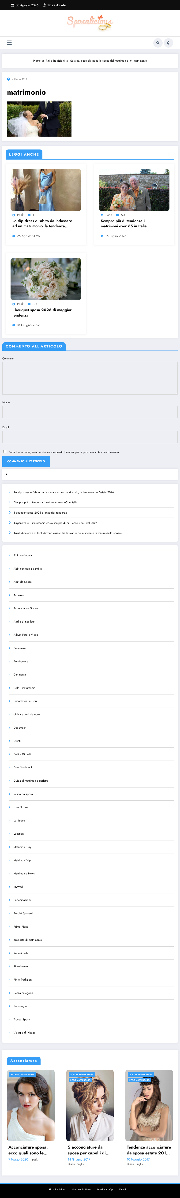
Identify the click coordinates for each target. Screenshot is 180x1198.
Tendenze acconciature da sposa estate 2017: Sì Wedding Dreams (92, 1150)
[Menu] (9, 43)
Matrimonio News (24, 873)
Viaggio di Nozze (24, 1032)
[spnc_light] (168, 43)
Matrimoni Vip (22, 860)
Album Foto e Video (26, 635)
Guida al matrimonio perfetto (31, 781)
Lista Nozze (21, 807)
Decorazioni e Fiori (25, 701)
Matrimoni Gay (22, 847)
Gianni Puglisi (19, 1164)
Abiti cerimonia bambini (28, 569)
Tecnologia (20, 1006)
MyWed (18, 887)
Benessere (20, 648)
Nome (6, 402)
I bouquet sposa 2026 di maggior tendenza (42, 312)
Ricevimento (21, 966)
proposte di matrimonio (28, 940)
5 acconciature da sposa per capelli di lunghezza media (30, 1150)
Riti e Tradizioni (23, 980)
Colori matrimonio (24, 688)
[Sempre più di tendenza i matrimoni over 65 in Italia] (134, 189)
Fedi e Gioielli (22, 754)
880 (35, 304)
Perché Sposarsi (23, 913)
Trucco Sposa (22, 1019)
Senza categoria (23, 993)
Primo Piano (21, 927)
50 (123, 215)
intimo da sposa (23, 794)
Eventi (17, 741)
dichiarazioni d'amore (27, 714)
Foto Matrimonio (24, 767)
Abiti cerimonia (23, 555)
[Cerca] (158, 42)
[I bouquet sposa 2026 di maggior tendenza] (46, 279)
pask (20, 215)
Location (19, 834)
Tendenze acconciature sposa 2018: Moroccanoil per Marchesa (151, 1150)
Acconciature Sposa (26, 608)
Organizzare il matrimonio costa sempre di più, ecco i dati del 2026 (55, 523)
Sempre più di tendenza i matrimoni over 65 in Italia (124, 223)
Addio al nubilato (24, 622)
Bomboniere (21, 661)
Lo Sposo (19, 820)
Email (5, 427)
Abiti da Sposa (23, 582)
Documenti (20, 728)
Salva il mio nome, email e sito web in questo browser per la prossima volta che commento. (64, 452)
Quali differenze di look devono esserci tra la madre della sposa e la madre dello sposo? (68, 533)
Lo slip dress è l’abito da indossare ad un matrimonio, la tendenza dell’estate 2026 (42, 223)
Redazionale (21, 953)
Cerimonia (20, 674)
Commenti (8, 358)
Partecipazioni (22, 900)
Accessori (19, 595)
